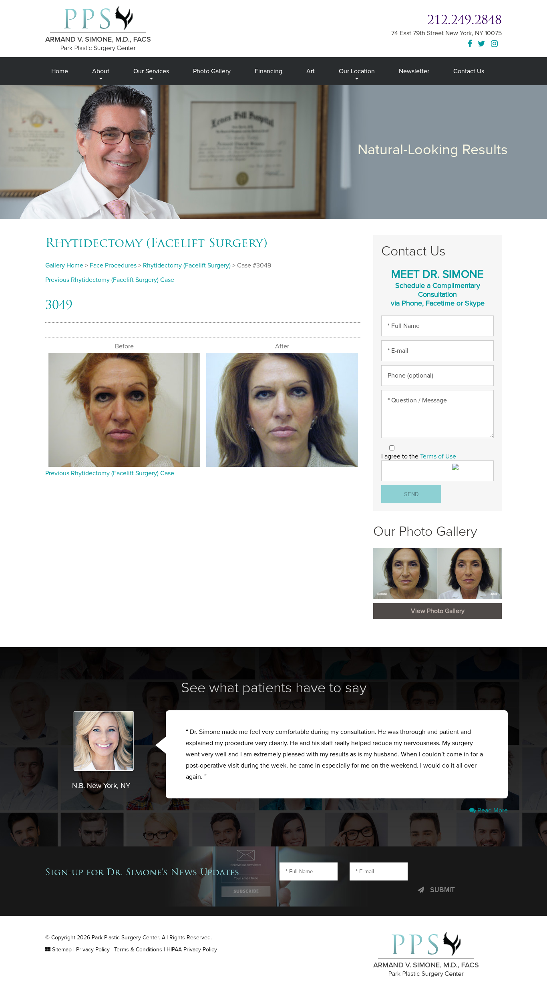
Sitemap (62, 949)
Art (310, 71)
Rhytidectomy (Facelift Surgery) (156, 242)
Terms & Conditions (138, 949)
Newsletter (414, 71)
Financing (268, 71)
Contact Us (468, 71)
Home (59, 71)
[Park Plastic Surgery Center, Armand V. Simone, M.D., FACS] (98, 28)
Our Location (357, 71)
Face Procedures (113, 265)
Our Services (151, 71)
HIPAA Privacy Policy (192, 949)
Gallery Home (64, 265)
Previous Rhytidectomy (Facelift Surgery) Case (109, 280)
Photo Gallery (212, 71)
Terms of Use (438, 456)
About (100, 71)
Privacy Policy (93, 949)
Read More (492, 810)
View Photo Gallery (438, 611)
